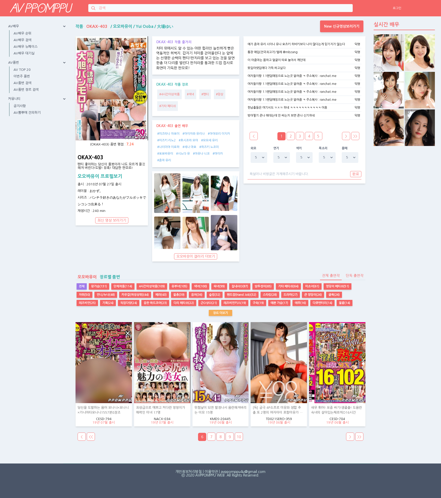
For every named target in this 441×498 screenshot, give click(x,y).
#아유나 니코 (201, 153)
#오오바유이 (165, 153)
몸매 (345, 148)
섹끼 (299, 148)
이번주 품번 (22, 76)
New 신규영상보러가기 (341, 26)
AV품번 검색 (22, 83)
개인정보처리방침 (188, 471)
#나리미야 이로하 (168, 147)
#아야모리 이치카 (219, 133)
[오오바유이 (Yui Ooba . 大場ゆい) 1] (167, 193)
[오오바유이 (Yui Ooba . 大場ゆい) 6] (224, 232)
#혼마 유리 (164, 160)
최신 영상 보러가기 (111, 220)
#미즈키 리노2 (166, 140)
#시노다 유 (183, 153)
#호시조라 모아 (188, 140)
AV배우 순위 (22, 33)
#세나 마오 (189, 147)
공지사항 (20, 106)
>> (355, 136)
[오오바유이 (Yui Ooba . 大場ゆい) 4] (167, 232)
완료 (355, 174)
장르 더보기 (220, 312)
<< (91, 437)
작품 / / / (124, 26)
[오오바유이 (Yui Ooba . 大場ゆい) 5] (195, 232)
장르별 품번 (99, 277)
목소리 (323, 148)
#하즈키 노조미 (209, 147)
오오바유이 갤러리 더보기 (195, 256)
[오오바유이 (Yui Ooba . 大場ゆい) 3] (224, 193)
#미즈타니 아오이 (168, 133)
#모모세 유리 (209, 140)
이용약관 (211, 471)
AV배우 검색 (22, 40)
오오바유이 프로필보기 (100, 176)
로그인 (397, 8)
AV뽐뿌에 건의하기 (27, 112)
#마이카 (218, 153)
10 (239, 437)
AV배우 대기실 (24, 53)
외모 (253, 148)
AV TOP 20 (22, 69)
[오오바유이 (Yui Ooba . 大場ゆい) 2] (195, 193)
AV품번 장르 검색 (26, 89)
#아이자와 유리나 (193, 133)
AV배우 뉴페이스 (26, 46)
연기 (276, 148)
